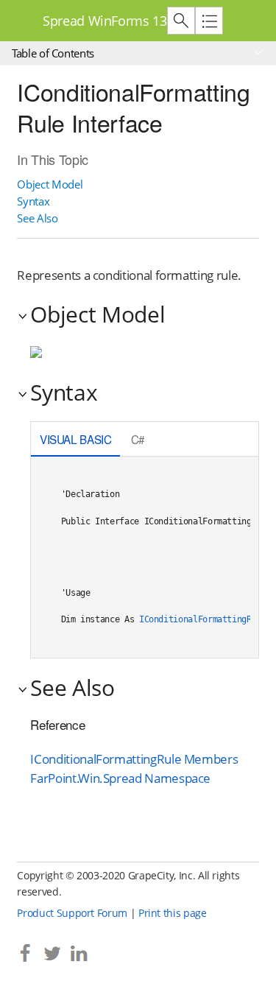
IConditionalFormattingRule (202, 619)
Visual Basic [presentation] (76, 439)
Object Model (49, 184)
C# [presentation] (138, 439)
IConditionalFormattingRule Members (134, 758)
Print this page (172, 913)
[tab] (75, 441)
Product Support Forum (72, 913)
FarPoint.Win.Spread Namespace (120, 778)
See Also (37, 218)
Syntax (33, 201)
